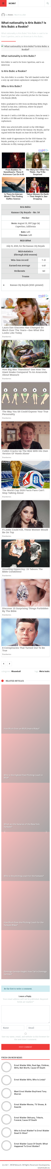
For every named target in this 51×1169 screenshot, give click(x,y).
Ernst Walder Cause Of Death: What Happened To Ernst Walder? (31, 1145)
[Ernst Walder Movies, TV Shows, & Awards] (6, 1106)
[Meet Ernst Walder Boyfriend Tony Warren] (6, 1093)
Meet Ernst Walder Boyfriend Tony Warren (30, 1092)
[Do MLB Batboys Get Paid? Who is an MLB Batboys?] (25, 758)
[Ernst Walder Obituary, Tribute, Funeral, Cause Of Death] (6, 1119)
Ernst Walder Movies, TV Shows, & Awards (30, 1105)
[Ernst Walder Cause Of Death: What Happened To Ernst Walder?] (6, 1145)
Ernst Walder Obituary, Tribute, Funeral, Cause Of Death (28, 1119)
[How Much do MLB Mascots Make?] (25, 856)
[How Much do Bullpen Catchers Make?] (25, 954)
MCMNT (12, 3)
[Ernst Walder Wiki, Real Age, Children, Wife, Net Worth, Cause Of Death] (6, 1067)
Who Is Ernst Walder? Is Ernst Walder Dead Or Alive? (31, 1132)
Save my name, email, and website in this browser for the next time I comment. (25, 1038)
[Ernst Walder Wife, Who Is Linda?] (6, 1080)
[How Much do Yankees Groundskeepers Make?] (25, 905)
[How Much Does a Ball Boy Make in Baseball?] (25, 807)
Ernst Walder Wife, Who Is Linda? (29, 1079)
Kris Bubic (45, 671)
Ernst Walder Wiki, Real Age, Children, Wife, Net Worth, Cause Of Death (31, 1066)
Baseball (17, 671)
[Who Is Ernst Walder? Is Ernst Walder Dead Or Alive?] (6, 1132)
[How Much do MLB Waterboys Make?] (25, 709)
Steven (10, 15)
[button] (4, 832)
